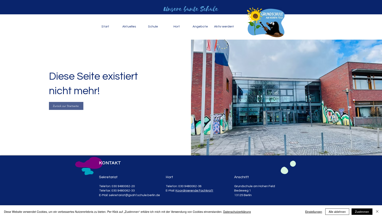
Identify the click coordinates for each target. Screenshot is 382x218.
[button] (129, 26)
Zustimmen (362, 212)
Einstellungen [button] (313, 212)
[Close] (377, 211)
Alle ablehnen (337, 212)
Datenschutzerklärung (237, 212)
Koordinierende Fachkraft (194, 190)
